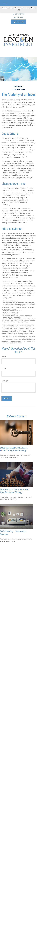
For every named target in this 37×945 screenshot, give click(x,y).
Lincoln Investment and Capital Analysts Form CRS (18, 9)
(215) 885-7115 (20, 14)
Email (3, 368)
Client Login (19, 22)
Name (3, 356)
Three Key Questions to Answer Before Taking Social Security (14, 449)
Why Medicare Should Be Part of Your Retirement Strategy (14, 491)
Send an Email (18, 17)
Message (4, 381)
